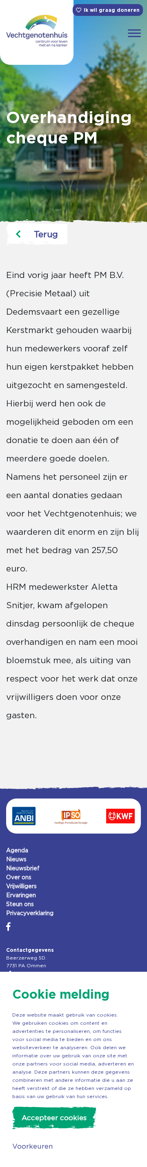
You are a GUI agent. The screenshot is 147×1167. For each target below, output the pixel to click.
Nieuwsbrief (23, 868)
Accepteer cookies (54, 1118)
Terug (46, 234)
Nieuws (16, 859)
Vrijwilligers (21, 886)
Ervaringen (21, 895)
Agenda (17, 850)
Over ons (18, 877)
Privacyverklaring (29, 913)
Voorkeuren (32, 1146)
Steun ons (20, 904)
